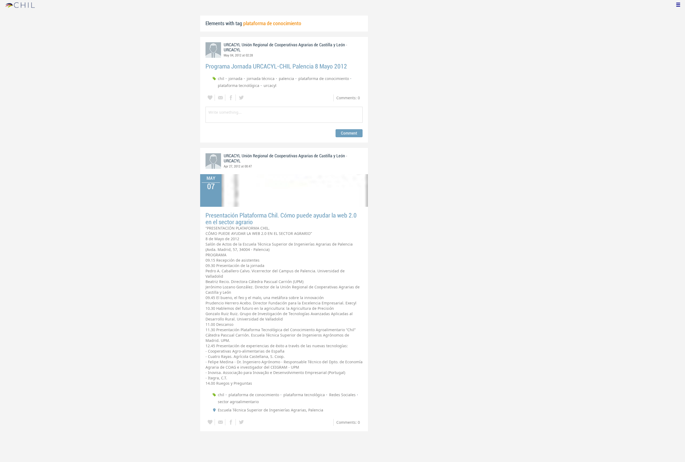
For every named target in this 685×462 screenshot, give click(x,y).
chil (221, 78)
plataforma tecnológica (238, 85)
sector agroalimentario (238, 401)
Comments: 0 (348, 97)
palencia (286, 78)
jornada (235, 78)
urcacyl (270, 85)
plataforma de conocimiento (323, 78)
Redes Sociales (342, 394)
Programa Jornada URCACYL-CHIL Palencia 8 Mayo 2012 (276, 66)
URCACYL (232, 50)
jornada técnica (261, 78)
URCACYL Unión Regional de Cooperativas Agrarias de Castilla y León (284, 45)
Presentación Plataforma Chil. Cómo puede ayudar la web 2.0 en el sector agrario (281, 219)
